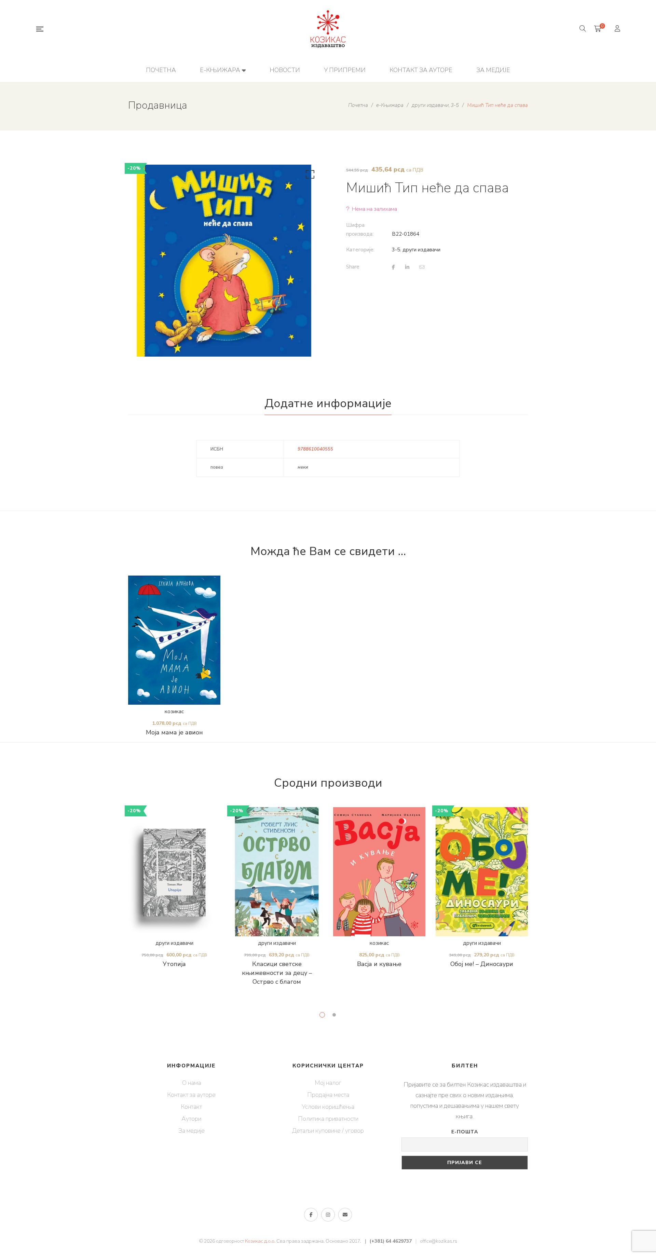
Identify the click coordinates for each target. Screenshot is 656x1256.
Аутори (191, 1118)
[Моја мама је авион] (174, 640)
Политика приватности (328, 1118)
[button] (309, 176)
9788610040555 (315, 449)
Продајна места (328, 1094)
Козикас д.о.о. (260, 1241)
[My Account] (618, 29)
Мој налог (328, 1082)
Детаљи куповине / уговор (328, 1130)
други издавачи (421, 249)
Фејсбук (311, 1215)
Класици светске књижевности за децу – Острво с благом (277, 973)
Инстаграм (328, 1215)
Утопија (174, 964)
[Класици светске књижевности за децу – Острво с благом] (277, 871)
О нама (191, 1082)
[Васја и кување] (379, 871)
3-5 (396, 249)
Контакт (191, 1106)
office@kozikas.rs (438, 1241)
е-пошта (345, 1215)
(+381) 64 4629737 (391, 1241)
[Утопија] (174, 871)
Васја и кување (379, 964)
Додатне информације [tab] (328, 403)
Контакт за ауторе (191, 1094)
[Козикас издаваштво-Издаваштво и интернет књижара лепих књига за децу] (328, 29)
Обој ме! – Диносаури (481, 964)
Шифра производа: (359, 229)
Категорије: (360, 249)
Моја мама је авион (174, 732)
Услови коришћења (328, 1106)
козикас (174, 711)
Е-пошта (464, 1132)
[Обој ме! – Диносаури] (482, 871)
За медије (191, 1130)
